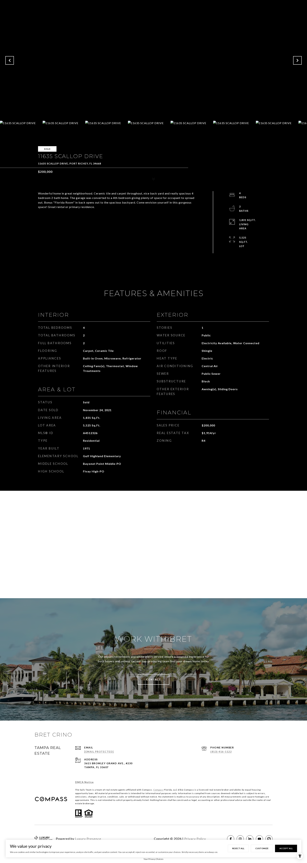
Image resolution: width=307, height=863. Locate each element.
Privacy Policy (195, 839)
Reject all (238, 848)
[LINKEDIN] (249, 838)
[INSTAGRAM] (240, 838)
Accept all (286, 848)
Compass (158, 789)
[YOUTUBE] (259, 838)
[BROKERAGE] (269, 838)
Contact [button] (153, 679)
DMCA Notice (84, 782)
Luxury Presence (88, 839)
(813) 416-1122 (221, 751)
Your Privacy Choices (153, 859)
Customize (261, 848)
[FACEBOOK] (230, 838)
